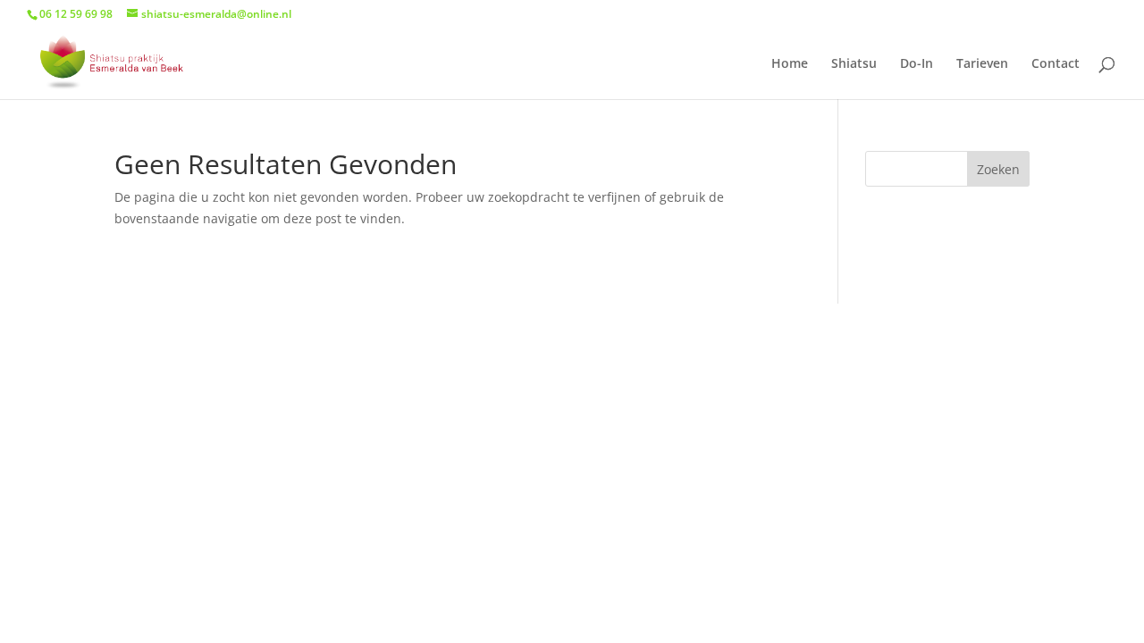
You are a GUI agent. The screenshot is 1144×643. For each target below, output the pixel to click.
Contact (1055, 64)
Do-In (916, 64)
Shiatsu (854, 64)
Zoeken (998, 169)
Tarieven (982, 64)
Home (789, 64)
